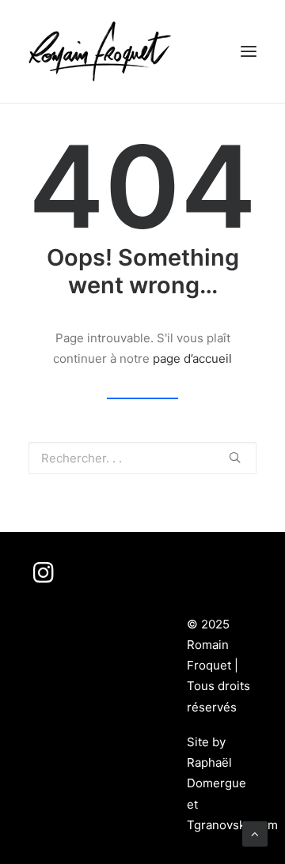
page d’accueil (192, 358)
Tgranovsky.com (232, 824)
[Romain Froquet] (99, 51)
